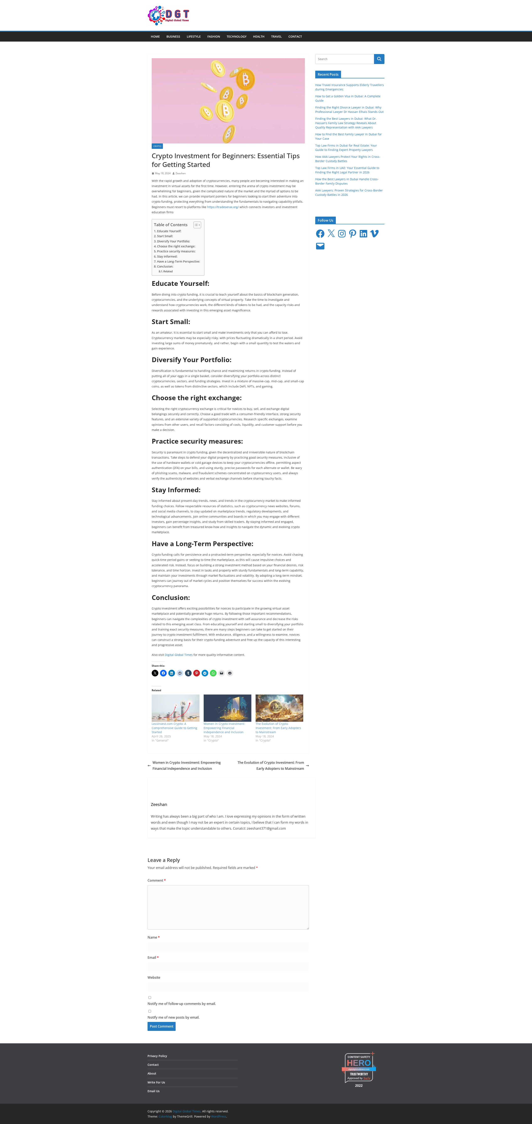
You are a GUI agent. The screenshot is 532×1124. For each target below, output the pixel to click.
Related (168, 271)
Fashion (213, 36)
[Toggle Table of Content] (195, 224)
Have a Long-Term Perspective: (178, 261)
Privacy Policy (157, 1056)
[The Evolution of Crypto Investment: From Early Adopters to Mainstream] (279, 708)
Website (154, 977)
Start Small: (165, 236)
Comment (157, 880)
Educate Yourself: (169, 231)
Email (153, 957)
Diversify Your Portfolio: (173, 241)
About (152, 1073)
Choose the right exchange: (176, 246)
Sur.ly (366, 1078)
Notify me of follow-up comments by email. (182, 1003)
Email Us (154, 1091)
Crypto (157, 146)
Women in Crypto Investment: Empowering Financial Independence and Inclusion (224, 728)
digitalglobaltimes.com (358, 1069)
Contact (295, 36)
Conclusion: (165, 266)
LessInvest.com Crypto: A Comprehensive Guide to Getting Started (174, 728)
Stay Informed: (167, 256)
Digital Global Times (179, 655)
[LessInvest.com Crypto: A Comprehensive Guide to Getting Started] (176, 708)
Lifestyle (194, 36)
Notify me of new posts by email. (174, 1017)
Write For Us (156, 1082)
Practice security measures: (176, 251)
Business (173, 36)
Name (154, 937)
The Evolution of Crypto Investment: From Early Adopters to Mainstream (278, 728)
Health (259, 36)
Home (155, 36)
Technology (236, 36)
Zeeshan (181, 173)
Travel (276, 36)
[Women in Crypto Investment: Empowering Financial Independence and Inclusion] (227, 708)
